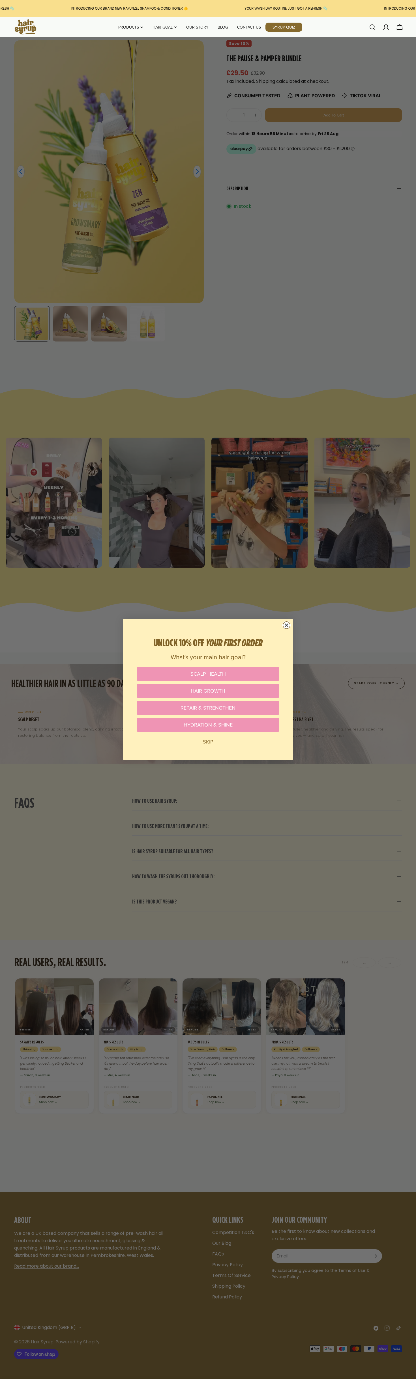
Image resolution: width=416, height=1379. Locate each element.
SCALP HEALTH (208, 673)
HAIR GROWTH (208, 690)
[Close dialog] (286, 625)
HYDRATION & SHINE (208, 724)
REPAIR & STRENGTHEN (208, 707)
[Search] (372, 27)
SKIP (208, 741)
